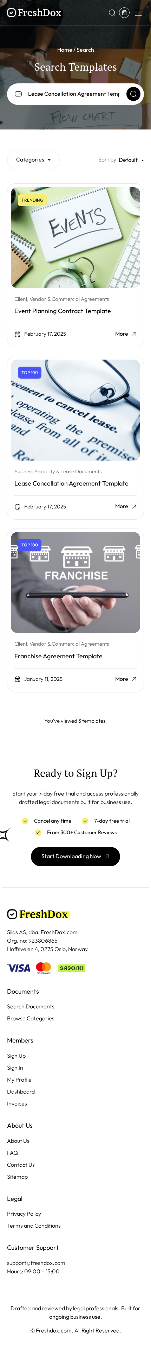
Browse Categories (30, 1018)
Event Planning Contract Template (62, 311)
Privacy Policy (24, 1213)
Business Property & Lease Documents (57, 471)
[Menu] (138, 12)
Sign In (15, 1067)
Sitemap (17, 1176)
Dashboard (21, 1091)
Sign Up (16, 1055)
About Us (18, 1141)
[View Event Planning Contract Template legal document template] (75, 237)
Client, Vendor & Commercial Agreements (61, 299)
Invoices (17, 1103)
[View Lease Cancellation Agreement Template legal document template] (75, 410)
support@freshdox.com (36, 1263)
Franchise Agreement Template (58, 656)
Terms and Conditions (34, 1225)
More (121, 333)
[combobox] (33, 160)
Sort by (107, 159)
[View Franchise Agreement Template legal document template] (75, 582)
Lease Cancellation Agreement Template (71, 483)
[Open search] (112, 12)
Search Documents (30, 1006)
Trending (32, 200)
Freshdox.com (54, 1330)
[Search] (133, 94)
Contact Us (21, 1164)
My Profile (19, 1079)
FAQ (12, 1153)
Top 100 (29, 372)
